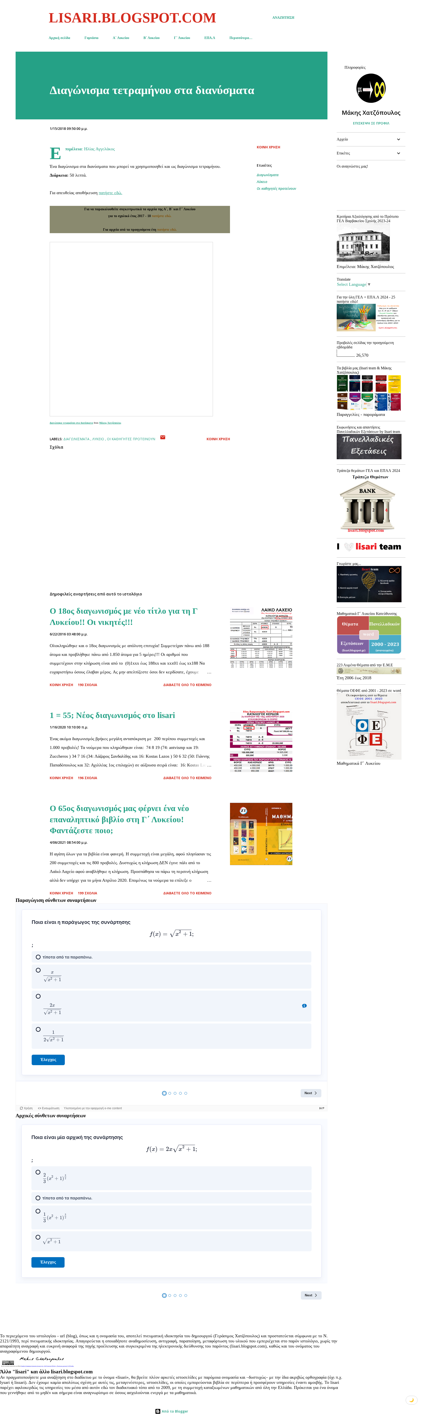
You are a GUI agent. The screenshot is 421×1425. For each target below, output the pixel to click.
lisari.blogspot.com (132, 18)
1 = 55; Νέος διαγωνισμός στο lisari (112, 715)
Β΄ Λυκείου (152, 38)
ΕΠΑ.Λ (209, 38)
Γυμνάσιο (91, 38)
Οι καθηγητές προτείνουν (276, 188)
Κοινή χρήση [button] (268, 147)
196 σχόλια (87, 777)
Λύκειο (262, 181)
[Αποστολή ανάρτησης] (163, 439)
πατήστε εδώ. (110, 192)
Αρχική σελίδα (59, 38)
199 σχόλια (87, 893)
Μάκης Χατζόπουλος (110, 422)
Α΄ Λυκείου (121, 38)
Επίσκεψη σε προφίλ (371, 123)
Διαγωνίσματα (267, 174)
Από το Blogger (174, 1411)
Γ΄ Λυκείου (182, 38)
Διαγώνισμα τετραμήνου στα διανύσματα (71, 422)
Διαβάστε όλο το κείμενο (187, 684)
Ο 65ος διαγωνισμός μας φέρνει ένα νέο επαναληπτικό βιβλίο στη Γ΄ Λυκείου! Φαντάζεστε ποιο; (119, 819)
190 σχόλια (87, 684)
